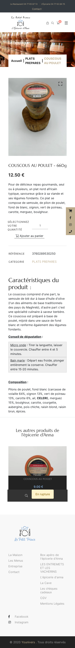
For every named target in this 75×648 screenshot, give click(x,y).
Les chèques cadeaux (48, 590)
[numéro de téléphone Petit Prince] (70, 231)
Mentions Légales (52, 603)
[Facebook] (70, 217)
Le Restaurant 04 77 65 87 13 (24, 4)
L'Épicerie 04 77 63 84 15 (53, 4)
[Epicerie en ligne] (70, 210)
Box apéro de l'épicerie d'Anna (51, 556)
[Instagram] (70, 224)
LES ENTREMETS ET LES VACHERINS (52, 567)
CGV (43, 598)
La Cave (46, 583)
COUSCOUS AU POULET (37, 478)
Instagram (21, 622)
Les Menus (15, 560)
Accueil (16, 61)
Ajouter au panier (31, 236)
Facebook (21, 616)
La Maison (15, 555)
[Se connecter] (47, 23)
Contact (37, 8)
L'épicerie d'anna (51, 577)
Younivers (28, 642)
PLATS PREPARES (32, 61)
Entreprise (15, 566)
